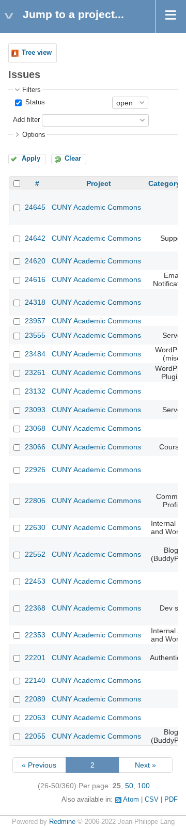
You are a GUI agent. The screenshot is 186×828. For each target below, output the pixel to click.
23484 (35, 354)
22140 (35, 680)
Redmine (62, 821)
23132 (35, 391)
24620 (35, 261)
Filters (31, 89)
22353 (35, 635)
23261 (35, 372)
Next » (145, 765)
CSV (152, 799)
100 (143, 786)
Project (98, 183)
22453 (35, 581)
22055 (35, 736)
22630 (35, 527)
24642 (35, 238)
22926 (35, 469)
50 (129, 786)
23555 (35, 335)
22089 (35, 699)
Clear (73, 158)
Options (33, 134)
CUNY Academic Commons (96, 207)
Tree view (37, 52)
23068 (35, 428)
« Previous (39, 765)
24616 (35, 279)
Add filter (26, 119)
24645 (35, 207)
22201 (35, 657)
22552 (35, 554)
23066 (35, 447)
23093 (35, 409)
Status (34, 102)
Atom (131, 799)
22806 (35, 500)
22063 (35, 717)
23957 (35, 321)
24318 (35, 302)
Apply (31, 158)
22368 (35, 608)
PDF (171, 799)
